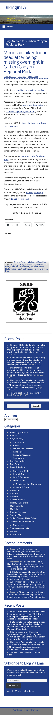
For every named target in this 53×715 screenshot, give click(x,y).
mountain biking (37, 267)
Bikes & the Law (17, 467)
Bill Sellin (14, 572)
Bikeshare (14, 490)
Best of (13, 435)
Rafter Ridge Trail (12, 269)
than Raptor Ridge (34, 192)
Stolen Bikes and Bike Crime (23, 518)
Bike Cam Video (17, 461)
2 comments (33, 76)
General (14, 496)
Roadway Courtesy (22, 455)
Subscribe (13, 685)
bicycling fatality (17, 264)
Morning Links (16, 506)
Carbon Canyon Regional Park (20, 111)
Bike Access (18, 525)
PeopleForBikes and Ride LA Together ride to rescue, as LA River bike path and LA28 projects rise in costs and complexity (26, 565)
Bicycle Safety (20, 262)
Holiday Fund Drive (19, 503)
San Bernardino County (31, 269)
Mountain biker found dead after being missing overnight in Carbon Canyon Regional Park (26, 62)
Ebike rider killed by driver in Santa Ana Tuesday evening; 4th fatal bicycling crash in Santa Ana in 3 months (26, 585)
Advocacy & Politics (19, 432)
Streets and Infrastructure (22, 521)
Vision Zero (18, 458)
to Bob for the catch (20, 199)
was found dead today (33, 105)
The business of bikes (20, 528)
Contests (14, 493)
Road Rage (18, 452)
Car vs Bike (18, 442)
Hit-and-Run (18, 474)
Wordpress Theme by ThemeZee (26, 710)
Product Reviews (18, 512)
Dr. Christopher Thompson (28, 484)
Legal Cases (19, 480)
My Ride (14, 509)
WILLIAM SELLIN (18, 582)
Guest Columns (17, 499)
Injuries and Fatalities (37, 262)
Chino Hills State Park (19, 267)
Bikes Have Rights (21, 471)
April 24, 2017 (10, 76)
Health (16, 445)
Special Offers (16, 515)
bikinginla (22, 76)
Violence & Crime (21, 487)
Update (13, 531)
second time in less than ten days (29, 90)
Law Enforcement (21, 477)
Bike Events (15, 464)
